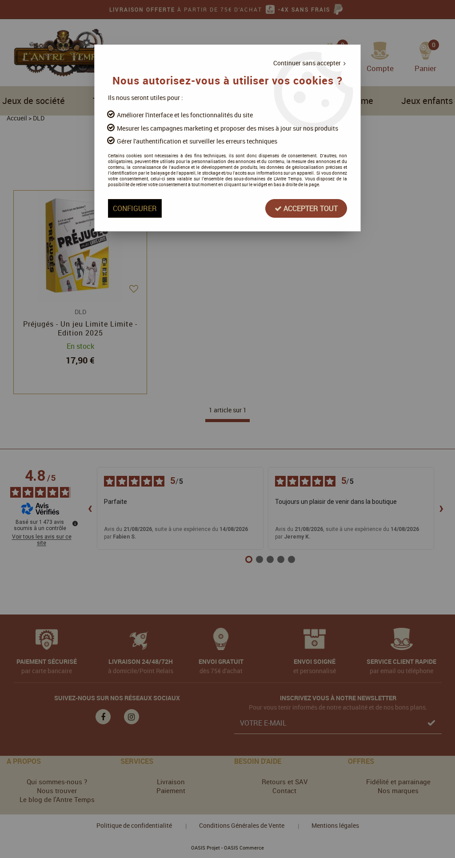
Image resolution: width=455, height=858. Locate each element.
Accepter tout (310, 208)
